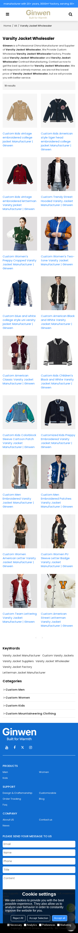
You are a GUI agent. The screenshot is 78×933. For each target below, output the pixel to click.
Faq (5, 804)
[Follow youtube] (7, 747)
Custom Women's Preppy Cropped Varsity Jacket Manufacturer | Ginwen (19, 262)
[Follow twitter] (23, 747)
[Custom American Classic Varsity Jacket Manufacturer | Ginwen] (20, 353)
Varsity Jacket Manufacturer (21, 655)
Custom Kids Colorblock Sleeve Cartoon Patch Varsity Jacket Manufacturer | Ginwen (19, 441)
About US (8, 819)
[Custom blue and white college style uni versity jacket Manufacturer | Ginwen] (20, 293)
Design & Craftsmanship (17, 793)
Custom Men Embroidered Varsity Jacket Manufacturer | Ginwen (18, 501)
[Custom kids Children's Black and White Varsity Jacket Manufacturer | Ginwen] (58, 353)
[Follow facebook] (15, 747)
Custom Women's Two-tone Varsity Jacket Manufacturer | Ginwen (57, 260)
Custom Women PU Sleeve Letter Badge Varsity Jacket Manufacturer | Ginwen (57, 560)
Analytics (32, 925)
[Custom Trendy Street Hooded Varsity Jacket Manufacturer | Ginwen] (58, 174)
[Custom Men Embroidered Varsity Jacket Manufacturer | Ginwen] (20, 472)
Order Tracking (12, 798)
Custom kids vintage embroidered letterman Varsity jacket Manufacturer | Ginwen (19, 203)
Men (5, 772)
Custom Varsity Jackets (58, 655)
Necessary (16, 925)
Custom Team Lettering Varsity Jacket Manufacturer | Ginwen (20, 618)
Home (7, 25)
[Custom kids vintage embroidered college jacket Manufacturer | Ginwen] (20, 111)
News (6, 825)
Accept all (59, 918)
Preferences (48, 925)
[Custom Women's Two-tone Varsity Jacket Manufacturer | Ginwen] (58, 234)
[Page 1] (36, 638)
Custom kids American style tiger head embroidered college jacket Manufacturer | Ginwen (57, 141)
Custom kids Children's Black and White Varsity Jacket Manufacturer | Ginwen (57, 381)
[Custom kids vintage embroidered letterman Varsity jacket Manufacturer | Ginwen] (20, 174)
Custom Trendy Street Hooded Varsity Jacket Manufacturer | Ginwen (57, 201)
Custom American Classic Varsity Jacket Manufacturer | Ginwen (19, 379)
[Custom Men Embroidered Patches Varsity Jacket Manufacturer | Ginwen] (58, 472)
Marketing (65, 925)
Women (44, 772)
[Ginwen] (39, 734)
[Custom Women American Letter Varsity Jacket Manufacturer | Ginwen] (20, 531)
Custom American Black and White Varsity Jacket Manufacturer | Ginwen (58, 322)
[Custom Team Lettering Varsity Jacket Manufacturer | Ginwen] (20, 591)
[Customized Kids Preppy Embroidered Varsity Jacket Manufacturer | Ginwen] (58, 412)
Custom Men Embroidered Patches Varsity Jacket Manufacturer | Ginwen (57, 501)
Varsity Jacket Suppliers (18, 661)
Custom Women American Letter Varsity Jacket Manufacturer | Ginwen (19, 560)
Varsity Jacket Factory (17, 667)
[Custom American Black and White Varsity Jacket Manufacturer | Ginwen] (58, 293)
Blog (41, 798)
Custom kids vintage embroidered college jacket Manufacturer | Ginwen (18, 139)
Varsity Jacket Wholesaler (52, 661)
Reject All (18, 918)
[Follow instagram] (30, 747)
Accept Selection (38, 918)
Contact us (45, 819)
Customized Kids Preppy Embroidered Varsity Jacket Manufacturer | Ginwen (58, 441)
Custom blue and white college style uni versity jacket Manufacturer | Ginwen (19, 322)
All (15, 25)
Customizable (47, 793)
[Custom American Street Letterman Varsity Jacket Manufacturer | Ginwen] (58, 591)
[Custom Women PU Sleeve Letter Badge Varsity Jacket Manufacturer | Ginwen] (58, 531)
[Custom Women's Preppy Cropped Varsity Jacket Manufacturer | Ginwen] (20, 234)
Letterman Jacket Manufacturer (24, 672)
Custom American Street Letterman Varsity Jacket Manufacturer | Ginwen (57, 620)
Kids (5, 778)
